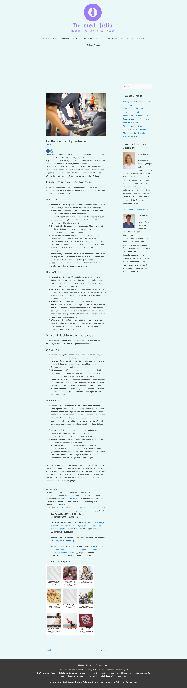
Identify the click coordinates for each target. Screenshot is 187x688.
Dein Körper (50, 145)
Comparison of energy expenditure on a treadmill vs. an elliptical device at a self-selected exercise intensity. (77, 526)
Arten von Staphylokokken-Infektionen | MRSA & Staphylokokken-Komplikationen (135, 112)
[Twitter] (51, 151)
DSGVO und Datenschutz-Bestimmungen (111, 670)
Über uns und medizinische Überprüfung (76, 670)
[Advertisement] (93, 63)
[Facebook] (48, 151)
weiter (104, 650)
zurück (47, 650)
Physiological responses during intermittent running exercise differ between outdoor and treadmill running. (77, 550)
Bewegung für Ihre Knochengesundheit (66, 541)
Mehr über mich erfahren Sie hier (135, 209)
